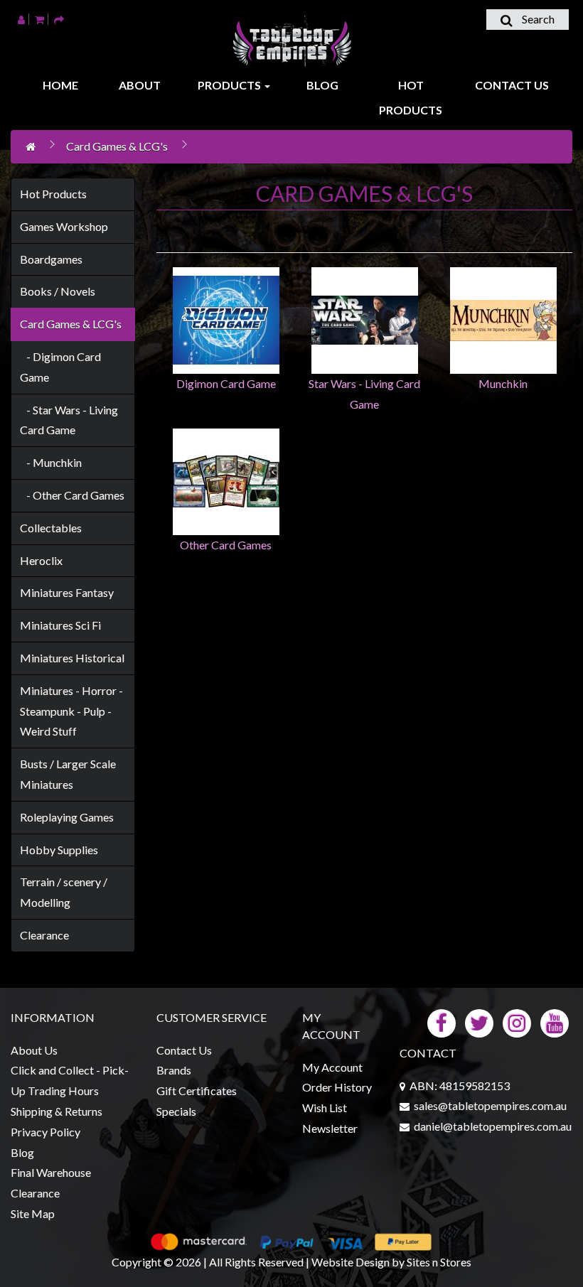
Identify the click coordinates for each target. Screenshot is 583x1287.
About (140, 85)
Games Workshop (64, 226)
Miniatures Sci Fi (60, 625)
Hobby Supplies (59, 849)
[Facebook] (441, 1021)
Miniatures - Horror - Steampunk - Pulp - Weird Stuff (71, 711)
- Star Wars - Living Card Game (69, 420)
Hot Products (410, 97)
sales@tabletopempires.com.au (490, 1105)
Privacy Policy (45, 1131)
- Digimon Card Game (60, 367)
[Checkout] (59, 19)
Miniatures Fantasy (67, 592)
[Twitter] (479, 1021)
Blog (322, 85)
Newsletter (330, 1128)
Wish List (324, 1107)
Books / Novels (57, 291)
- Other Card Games (72, 495)
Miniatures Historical (72, 657)
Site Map (33, 1213)
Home (60, 85)
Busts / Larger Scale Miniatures (68, 774)
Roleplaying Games (67, 817)
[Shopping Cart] (39, 19)
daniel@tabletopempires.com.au (493, 1126)
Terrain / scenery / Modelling (63, 892)
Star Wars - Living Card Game (364, 394)
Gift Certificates (196, 1090)
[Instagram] (517, 1021)
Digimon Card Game (226, 383)
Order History (337, 1087)
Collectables (51, 527)
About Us (34, 1050)
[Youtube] (554, 1021)
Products (230, 85)
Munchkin (503, 383)
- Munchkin (51, 462)
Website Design (350, 1262)
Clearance (44, 935)
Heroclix (41, 560)
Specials (176, 1111)
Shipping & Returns (56, 1111)
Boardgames (51, 259)
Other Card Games (226, 544)
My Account (332, 1067)
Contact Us (512, 85)
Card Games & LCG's (117, 146)
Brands (173, 1070)
